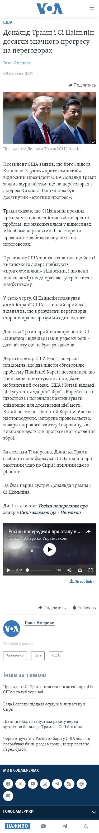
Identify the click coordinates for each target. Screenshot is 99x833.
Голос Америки (17, 63)
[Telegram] (64, 826)
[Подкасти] (82, 784)
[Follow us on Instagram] (45, 784)
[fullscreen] (90, 570)
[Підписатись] (8, 796)
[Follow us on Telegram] (57, 784)
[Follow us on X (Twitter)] (20, 784)
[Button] (82, 85)
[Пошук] (86, 826)
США (7, 23)
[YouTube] (43, 826)
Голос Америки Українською (40, 539)
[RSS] (69, 784)
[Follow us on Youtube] (33, 784)
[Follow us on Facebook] (8, 784)
